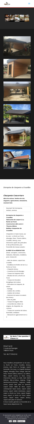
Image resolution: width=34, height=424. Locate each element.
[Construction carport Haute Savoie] (17, 146)
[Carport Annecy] (17, 55)
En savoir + (21, 421)
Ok (10, 421)
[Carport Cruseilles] (17, 78)
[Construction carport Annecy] (17, 123)
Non (14, 421)
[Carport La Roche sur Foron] (17, 100)
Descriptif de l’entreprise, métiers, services (14, 209)
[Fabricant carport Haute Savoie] (17, 168)
